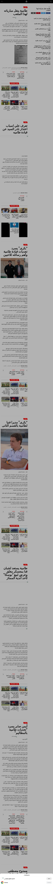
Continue (49, 882)
